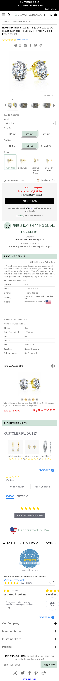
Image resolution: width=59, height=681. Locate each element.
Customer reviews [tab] (15, 423)
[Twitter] (23, 673)
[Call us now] (51, 14)
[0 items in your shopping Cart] (55, 14)
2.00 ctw (29, 134)
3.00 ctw (46, 134)
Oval (30, 21)
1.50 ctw (12, 134)
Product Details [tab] (14, 256)
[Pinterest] (36, 673)
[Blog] (44, 673)
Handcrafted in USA (33, 530)
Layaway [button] (20, 215)
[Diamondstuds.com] (29, 15)
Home (6, 21)
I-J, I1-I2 (12, 146)
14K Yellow (9, 123)
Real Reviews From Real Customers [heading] (25, 576)
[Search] (9, 14)
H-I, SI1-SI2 (29, 146)
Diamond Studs (18, 21)
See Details (49, 9)
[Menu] (3, 14)
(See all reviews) (14, 580)
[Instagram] (15, 673)
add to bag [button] (30, 201)
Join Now (49, 665)
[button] (15, 45)
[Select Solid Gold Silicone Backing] (36, 161)
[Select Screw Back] (23, 161)
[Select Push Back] (10, 161)
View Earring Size (48, 180)
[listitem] (25, 601)
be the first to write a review (30, 515)
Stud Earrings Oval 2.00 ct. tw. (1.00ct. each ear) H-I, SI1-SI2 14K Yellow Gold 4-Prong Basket (27, 31)
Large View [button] (49, 95)
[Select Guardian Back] (49, 161)
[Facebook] (29, 673)
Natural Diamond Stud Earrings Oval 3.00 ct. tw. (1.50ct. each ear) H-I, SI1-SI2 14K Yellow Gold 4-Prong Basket (29, 404)
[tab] (17, 486)
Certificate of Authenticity (44, 262)
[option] (12, 105)
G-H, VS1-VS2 (46, 146)
